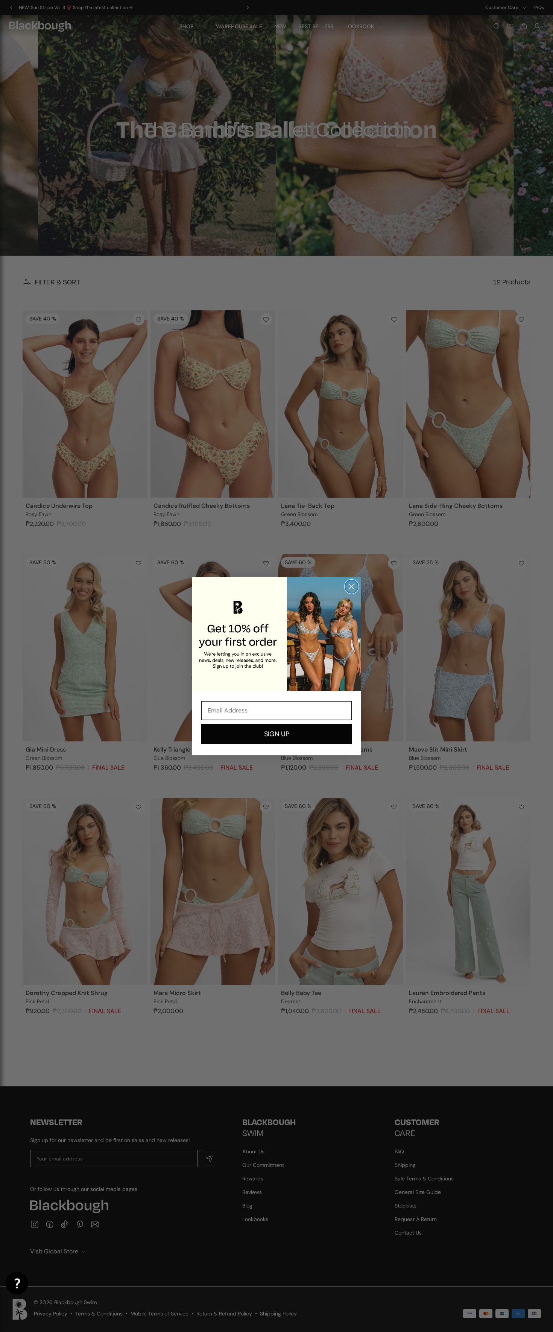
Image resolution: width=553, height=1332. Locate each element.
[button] (17, 1283)
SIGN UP (276, 733)
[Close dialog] (351, 586)
